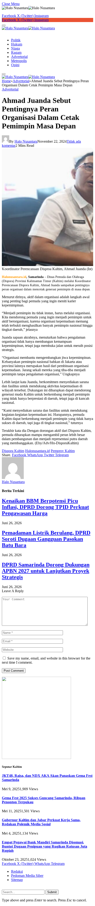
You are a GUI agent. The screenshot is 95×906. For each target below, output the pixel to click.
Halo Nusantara (26, 141)
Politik (16, 40)
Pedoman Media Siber (27, 876)
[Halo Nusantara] (28, 28)
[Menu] (4, 25)
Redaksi (17, 871)
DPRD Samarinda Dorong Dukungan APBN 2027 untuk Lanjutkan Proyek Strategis (45, 571)
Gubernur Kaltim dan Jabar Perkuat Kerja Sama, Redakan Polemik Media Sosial (41, 822)
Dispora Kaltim (13, 451)
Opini (15, 65)
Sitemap (17, 880)
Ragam (16, 52)
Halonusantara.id (37, 451)
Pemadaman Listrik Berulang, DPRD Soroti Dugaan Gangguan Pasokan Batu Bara (46, 539)
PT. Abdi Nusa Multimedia (49, 887)
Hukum (16, 44)
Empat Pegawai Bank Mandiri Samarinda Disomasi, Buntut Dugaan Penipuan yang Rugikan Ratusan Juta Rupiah (44, 846)
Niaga (15, 48)
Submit (52, 892)
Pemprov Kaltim (63, 451)
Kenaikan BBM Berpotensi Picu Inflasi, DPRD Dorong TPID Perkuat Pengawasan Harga (45, 507)
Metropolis (19, 61)
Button (7, 32)
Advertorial (19, 57)
